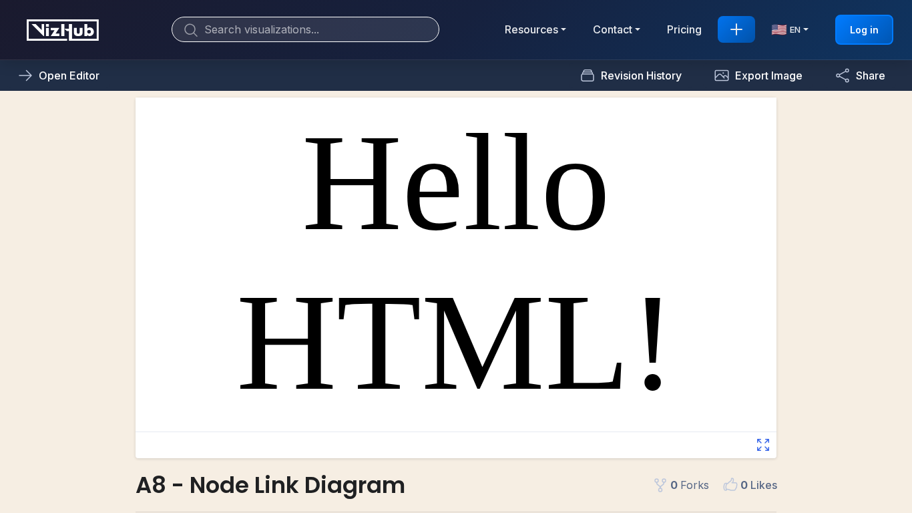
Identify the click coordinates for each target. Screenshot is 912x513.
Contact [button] (612, 29)
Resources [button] (531, 29)
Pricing (684, 29)
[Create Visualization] (736, 29)
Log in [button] (864, 29)
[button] (758, 75)
